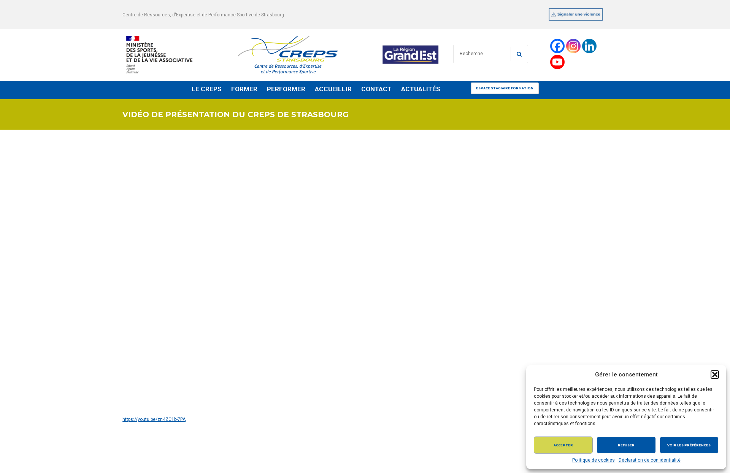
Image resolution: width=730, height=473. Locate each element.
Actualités (420, 89)
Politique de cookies (593, 460)
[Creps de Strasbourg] (282, 54)
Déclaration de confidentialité (650, 460)
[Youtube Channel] (557, 62)
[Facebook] (557, 46)
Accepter (563, 445)
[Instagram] (573, 46)
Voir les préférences (689, 445)
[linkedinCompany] (589, 46)
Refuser (626, 445)
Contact (376, 89)
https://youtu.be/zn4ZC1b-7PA (154, 419)
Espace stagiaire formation (504, 88)
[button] (715, 374)
